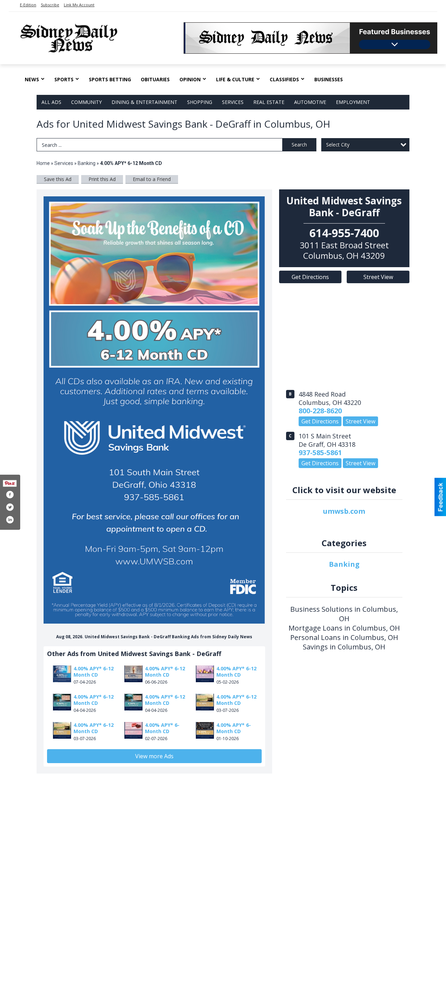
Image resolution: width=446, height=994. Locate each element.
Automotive (310, 102)
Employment (353, 102)
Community (86, 102)
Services (233, 102)
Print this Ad (102, 179)
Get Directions (310, 277)
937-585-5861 (320, 452)
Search (299, 144)
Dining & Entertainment (144, 102)
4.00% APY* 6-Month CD (162, 728)
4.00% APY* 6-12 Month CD (94, 671)
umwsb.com (344, 511)
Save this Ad (57, 179)
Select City (337, 144)
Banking (87, 163)
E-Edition (28, 4)
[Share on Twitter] (9, 507)
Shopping (199, 102)
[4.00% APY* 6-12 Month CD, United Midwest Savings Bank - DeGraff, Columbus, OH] (154, 410)
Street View (378, 277)
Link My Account (79, 4)
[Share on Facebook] (9, 494)
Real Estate (268, 102)
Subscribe (50, 4)
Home (43, 163)
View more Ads (154, 756)
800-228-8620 (320, 410)
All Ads (51, 102)
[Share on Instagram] (9, 520)
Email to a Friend (152, 179)
